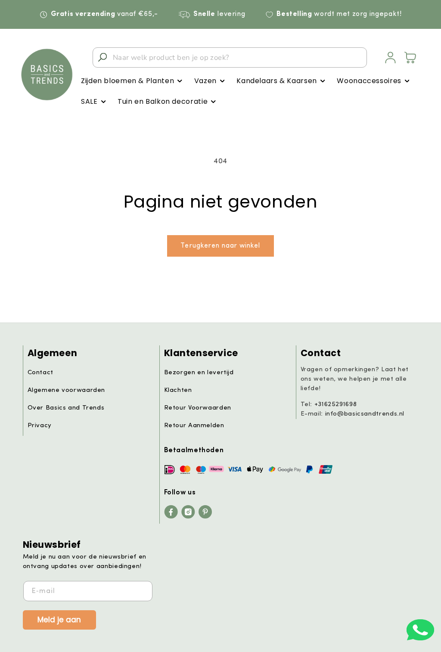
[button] (131, 81)
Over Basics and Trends (66, 408)
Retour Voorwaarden (197, 408)
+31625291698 (335, 404)
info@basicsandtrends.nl (365, 414)
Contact (40, 372)
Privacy (40, 425)
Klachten (178, 390)
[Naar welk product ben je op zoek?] (102, 57)
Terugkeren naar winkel (220, 245)
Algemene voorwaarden (67, 390)
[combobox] (230, 57)
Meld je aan (59, 620)
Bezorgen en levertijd (199, 372)
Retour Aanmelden (194, 425)
